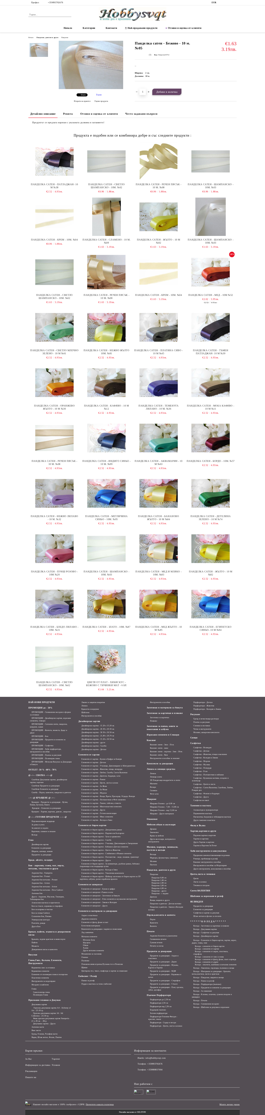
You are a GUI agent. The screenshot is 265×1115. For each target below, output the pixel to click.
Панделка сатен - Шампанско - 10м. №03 (210, 186)
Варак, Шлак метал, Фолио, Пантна (46, 1037)
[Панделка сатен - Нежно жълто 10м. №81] (106, 327)
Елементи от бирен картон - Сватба (96, 840)
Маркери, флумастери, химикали (164, 858)
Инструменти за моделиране (44, 981)
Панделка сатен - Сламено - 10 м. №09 (106, 241)
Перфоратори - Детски (202, 702)
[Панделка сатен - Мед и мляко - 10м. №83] (158, 549)
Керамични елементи (40, 971)
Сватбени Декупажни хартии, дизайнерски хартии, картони (48, 781)
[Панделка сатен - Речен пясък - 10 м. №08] (158, 161)
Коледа (34, 835)
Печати (150, 931)
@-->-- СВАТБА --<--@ (40, 775)
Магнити (86, 943)
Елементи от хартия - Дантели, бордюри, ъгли (100, 776)
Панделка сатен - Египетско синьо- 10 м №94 (211, 628)
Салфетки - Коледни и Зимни (205, 758)
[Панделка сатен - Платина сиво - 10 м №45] (158, 327)
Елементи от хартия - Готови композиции (98, 813)
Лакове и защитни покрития (93, 702)
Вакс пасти (36, 1030)
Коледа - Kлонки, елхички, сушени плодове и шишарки (212, 995)
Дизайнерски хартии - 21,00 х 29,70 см (97, 736)
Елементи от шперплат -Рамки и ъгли (97, 892)
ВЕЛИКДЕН (196, 902)
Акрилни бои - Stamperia (42, 873)
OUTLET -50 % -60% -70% (42, 770)
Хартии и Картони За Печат (205, 845)
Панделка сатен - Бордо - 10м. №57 (211, 461)
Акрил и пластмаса (89, 915)
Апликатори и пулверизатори (205, 810)
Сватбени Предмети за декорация (46, 786)
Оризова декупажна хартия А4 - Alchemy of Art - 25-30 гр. (51, 1009)
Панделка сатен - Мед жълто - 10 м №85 (158, 628)
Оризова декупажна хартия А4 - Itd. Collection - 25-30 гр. (47, 1014)
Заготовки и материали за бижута (165, 707)
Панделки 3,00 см (159, 885)
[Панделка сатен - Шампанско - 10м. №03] (211, 161)
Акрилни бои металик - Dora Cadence (47, 890)
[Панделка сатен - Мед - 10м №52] (211, 272)
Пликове (153, 721)
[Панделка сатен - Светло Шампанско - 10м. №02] (106, 161)
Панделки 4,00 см (159, 888)
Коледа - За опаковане (202, 991)
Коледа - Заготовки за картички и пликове (211, 926)
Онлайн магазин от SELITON (132, 1112)
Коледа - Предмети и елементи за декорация (212, 988)
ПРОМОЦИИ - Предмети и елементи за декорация (47, 741)
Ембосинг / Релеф (87, 976)
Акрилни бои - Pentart (41, 876)
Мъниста (35, 946)
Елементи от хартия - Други (93, 810)
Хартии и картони (200, 839)
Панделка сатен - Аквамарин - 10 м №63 (158, 462)
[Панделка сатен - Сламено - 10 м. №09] (106, 217)
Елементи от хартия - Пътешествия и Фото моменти (103, 800)
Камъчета (154, 923)
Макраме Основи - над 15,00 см (163, 810)
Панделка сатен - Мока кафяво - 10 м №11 (210, 407)
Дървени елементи (89, 919)
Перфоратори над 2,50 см (160, 1006)
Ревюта (68, 113)
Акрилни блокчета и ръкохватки (163, 936)
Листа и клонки (199, 882)
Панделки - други (159, 891)
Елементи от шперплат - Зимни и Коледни (99, 902)
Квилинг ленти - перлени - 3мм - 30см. (166, 751)
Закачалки (154, 832)
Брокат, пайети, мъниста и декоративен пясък (49, 933)
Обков (85, 945)
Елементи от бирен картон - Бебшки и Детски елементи (104, 847)
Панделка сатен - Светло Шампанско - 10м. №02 (106, 186)
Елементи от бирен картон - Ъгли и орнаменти (100, 837)
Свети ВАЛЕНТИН (200, 891)
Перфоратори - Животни (203, 706)
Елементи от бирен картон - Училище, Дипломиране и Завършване (109, 843)
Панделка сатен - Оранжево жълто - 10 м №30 (54, 407)
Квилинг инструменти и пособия (207, 862)
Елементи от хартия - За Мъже (94, 790)
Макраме (151, 799)
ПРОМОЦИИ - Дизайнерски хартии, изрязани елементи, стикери (50, 719)
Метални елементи (89, 937)
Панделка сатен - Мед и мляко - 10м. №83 (158, 573)
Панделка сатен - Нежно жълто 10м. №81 (106, 352)
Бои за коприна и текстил (42, 909)
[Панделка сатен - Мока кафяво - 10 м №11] (211, 383)
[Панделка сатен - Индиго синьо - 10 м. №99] (106, 438)
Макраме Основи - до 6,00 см (162, 803)
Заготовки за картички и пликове (165, 713)
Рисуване (195, 714)
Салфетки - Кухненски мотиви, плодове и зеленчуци (210, 779)
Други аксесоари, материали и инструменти (161, 840)
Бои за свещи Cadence (41, 913)
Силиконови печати (158, 939)
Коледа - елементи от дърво (206, 962)
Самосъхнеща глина (41, 992)
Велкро (153, 787)
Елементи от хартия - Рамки (93, 779)
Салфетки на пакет (201, 800)
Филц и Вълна (197, 825)
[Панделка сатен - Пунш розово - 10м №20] (54, 549)
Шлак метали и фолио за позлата (207, 916)
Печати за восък (157, 946)
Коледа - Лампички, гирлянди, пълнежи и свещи (213, 968)
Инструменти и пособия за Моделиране (210, 865)
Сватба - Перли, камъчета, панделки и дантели (51, 792)
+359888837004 (154, 1070)
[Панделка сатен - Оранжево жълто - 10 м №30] (54, 383)
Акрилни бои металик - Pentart (45, 880)
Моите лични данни (229, 1104)
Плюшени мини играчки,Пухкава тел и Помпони (102, 964)
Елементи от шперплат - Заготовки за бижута (100, 896)
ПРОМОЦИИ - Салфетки (42, 746)
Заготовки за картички (159, 717)
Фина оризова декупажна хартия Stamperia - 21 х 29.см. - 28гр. (50, 1019)
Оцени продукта (101, 101)
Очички (84, 957)
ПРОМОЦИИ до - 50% (40, 708)
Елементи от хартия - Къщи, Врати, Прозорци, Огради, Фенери (108, 796)
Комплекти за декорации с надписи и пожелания (101, 929)
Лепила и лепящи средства (161, 769)
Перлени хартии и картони (204, 835)
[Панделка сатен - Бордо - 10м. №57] (211, 438)
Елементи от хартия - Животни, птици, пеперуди (101, 769)
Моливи (153, 861)
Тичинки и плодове (201, 885)
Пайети (35, 942)
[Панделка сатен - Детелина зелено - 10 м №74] (211, 493)
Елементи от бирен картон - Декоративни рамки (101, 830)
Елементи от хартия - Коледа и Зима (96, 820)
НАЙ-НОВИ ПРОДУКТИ (41, 702)
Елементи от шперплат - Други (94, 906)
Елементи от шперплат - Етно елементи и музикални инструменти (109, 899)
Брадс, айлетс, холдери (40, 860)
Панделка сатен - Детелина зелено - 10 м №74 (210, 518)
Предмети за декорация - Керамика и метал (164, 975)
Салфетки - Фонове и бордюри (206, 793)
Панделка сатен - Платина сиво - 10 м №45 (158, 352)
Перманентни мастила (202, 813)
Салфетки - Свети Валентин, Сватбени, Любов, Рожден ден (212, 789)
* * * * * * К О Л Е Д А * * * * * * (208, 921)
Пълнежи (85, 961)
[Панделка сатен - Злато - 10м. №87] (106, 604)
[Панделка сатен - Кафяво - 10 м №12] (106, 383)
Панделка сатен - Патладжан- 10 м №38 (54, 186)
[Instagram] (225, 2)
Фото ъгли (154, 794)
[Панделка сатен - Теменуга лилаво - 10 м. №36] (158, 383)
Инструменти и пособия (91, 716)
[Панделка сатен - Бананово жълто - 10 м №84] (158, 493)
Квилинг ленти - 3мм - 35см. (162, 745)
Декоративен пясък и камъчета (44, 949)
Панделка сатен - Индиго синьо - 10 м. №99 (106, 462)
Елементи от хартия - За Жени (94, 786)
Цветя (196, 878)
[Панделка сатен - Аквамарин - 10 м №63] (158, 438)
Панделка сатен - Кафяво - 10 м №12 (106, 407)
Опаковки (152, 819)
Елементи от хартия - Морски (94, 793)
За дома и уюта (38, 825)
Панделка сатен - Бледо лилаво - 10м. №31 (54, 628)
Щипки (84, 967)
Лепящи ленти (156, 777)
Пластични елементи (40, 978)
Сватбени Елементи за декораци (45, 789)
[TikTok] (230, 2)
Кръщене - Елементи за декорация (46, 808)
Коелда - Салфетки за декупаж (206, 933)
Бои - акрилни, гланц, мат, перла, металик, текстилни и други (46, 867)
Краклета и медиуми (90, 709)
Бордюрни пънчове (158, 1010)
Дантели (153, 897)
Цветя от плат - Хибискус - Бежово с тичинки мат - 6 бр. (106, 684)
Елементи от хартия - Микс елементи (97, 817)
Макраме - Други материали (162, 814)
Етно (30, 840)
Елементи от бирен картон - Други (96, 860)
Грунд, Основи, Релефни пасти (44, 1034)
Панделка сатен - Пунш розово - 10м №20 (54, 573)
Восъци (153, 854)
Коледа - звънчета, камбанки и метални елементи (215, 965)
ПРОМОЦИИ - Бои (40, 736)
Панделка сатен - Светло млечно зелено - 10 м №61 (54, 352)
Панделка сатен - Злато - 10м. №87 (106, 627)
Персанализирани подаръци (43, 821)
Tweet (99, 95)
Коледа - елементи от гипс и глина (209, 957)
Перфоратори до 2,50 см (160, 1000)
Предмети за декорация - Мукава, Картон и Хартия (163, 966)
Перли (152, 919)
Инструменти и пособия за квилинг (165, 758)
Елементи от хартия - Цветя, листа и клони (99, 783)
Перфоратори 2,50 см (159, 1003)
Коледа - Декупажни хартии (205, 929)
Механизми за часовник (91, 954)
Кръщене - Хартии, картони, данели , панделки (51, 812)
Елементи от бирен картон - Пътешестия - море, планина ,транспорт (110, 857)
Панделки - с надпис (160, 893)
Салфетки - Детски (201, 751)
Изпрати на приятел (82, 101)
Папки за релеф (88, 980)
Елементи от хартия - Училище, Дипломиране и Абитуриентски (108, 766)
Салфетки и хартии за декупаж (206, 913)
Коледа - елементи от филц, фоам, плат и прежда (215, 959)
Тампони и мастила (200, 805)
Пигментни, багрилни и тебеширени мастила (212, 817)
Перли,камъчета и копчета (161, 915)
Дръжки (153, 829)
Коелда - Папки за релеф (203, 981)
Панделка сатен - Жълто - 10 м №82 (158, 241)
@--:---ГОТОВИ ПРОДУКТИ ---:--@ (47, 817)
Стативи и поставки (201, 726)
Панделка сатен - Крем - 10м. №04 (54, 239)
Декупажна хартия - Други (44, 1024)
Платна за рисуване (201, 722)
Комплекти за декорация (160, 763)
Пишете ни (30, 1077)
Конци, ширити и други (159, 900)
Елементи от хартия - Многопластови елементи (101, 807)
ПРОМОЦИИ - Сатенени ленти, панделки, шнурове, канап (48, 725)
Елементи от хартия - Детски (93, 762)
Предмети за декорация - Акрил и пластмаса (163, 957)
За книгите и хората (40, 828)
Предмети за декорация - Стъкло (164, 984)
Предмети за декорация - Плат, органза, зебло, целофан (166, 988)
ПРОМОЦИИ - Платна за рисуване (46, 755)
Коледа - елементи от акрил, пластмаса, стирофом (210, 952)
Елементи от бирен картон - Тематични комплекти (102, 873)
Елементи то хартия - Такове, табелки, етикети (101, 803)
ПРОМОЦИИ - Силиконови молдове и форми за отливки (50, 713)
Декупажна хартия (39, 1004)
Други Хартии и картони (203, 842)
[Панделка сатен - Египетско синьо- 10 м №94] (211, 604)
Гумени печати (156, 942)
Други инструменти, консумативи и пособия (212, 869)
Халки (85, 948)
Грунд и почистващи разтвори (206, 719)
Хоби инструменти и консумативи (208, 851)
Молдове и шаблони (40, 985)
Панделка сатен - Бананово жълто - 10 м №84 (158, 518)
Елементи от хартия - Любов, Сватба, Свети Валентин (104, 772)
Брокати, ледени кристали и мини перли (48, 939)
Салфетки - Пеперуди (202, 768)
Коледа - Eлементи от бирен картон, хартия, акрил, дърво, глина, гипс (214, 941)
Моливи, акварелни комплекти (206, 732)
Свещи (194, 738)
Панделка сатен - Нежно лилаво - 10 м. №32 (54, 518)
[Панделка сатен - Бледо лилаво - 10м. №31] (54, 604)
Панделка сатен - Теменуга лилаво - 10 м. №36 (158, 407)
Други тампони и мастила (204, 820)
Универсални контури (41, 920)
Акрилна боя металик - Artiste (44, 887)
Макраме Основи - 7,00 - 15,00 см (164, 807)
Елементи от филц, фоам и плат (94, 922)
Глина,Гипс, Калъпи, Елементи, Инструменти (45, 961)
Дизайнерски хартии (40, 844)
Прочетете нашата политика (100, 1104)
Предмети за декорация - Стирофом (165, 980)
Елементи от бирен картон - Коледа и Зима (99, 870)
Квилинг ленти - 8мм (159, 755)
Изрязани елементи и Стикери (163, 735)
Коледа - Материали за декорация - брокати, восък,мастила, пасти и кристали (211, 972)
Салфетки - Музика (201, 765)
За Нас (28, 1059)
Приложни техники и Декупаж (44, 1000)
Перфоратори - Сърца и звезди (163, 1022)
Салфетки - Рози (200, 771)
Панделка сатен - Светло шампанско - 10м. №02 (54, 296)
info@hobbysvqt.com (155, 1058)
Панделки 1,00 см (159, 880)
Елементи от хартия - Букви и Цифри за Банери (101, 759)
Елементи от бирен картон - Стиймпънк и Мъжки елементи (106, 853)
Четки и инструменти (202, 729)
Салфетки (195, 743)
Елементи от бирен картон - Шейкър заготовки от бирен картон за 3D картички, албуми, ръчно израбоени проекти (110, 877)
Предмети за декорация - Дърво (163, 962)
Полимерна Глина (40, 995)
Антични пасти (38, 1027)
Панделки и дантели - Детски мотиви (165, 904)
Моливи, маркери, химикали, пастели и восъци (162, 848)
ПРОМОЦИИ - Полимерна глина (46, 758)
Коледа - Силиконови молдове (206, 1004)
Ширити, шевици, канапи (42, 851)
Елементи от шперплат (90, 884)
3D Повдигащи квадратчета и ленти (165, 780)
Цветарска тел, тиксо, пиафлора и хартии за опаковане (104, 971)
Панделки (64, 37)
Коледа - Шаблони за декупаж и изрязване (211, 1007)
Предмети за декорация (41, 855)
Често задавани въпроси (141, 113)
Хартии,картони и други (203, 831)
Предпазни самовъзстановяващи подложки (211, 855)
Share (83, 95)
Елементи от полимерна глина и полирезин (49, 974)
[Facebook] (221, 2)
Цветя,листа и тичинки (202, 874)
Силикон (153, 790)
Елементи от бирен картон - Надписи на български (102, 833)
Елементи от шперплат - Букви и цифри (98, 889)
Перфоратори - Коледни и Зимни (207, 709)
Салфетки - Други (201, 797)
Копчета (153, 926)
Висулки (32, 955)
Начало (68, 28)
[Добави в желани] (140, 86)
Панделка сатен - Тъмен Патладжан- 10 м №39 (210, 352)
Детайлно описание (43, 113)
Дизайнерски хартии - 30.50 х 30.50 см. (98, 732)
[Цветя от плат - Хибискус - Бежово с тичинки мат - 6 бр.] (106, 659)
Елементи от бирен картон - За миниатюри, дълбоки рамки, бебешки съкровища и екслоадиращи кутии (110, 865)
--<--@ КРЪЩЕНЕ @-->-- (41, 798)
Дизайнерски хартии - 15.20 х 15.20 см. (98, 726)
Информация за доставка (37, 1065)
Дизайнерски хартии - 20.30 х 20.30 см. (98, 729)
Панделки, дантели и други (47, 37)
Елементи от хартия (89, 755)
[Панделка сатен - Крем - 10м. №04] (54, 217)
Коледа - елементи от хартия (207, 949)
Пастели (153, 865)
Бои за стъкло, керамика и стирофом (47, 906)
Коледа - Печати (200, 1000)
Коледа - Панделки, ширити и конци (208, 977)
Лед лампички (87, 932)
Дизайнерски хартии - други (93, 742)
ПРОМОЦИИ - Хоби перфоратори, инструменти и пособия (45, 750)
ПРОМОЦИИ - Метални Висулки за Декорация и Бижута (51, 763)
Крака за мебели (157, 836)
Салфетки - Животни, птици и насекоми (210, 754)
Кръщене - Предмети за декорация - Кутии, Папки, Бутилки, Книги (49, 803)
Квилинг (151, 740)
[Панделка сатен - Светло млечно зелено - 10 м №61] (54, 327)
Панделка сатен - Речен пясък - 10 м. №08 (158, 186)
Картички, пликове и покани (43, 831)
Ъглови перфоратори (158, 1013)
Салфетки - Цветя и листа (204, 784)
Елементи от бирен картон (92, 825)
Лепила (84, 706)
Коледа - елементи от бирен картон (209, 946)
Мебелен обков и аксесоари (161, 824)
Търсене (56, 1059)
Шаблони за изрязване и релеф (206, 896)
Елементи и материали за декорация (97, 911)
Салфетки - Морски (201, 761)
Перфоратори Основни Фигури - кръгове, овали (162, 1018)
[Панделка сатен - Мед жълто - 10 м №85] (158, 604)
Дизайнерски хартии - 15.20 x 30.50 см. (98, 739)
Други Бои (36, 926)
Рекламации (31, 1071)
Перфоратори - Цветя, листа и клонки (166, 1026)
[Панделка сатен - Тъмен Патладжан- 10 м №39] (211, 327)
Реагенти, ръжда (38, 923)
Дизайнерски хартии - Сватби (93, 746)
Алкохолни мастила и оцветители (46, 903)
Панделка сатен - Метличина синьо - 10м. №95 (106, 518)
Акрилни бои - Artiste (41, 883)
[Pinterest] (235, 2)
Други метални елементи (93, 950)
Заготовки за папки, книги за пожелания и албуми (162, 727)
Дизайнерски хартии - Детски (93, 749)
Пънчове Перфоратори (159, 995)
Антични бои (37, 893)
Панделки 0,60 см (159, 878)
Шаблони (85, 712)
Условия (56, 1065)
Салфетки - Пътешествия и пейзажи (208, 775)
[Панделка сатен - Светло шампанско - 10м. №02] (54, 272)
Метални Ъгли (89, 940)
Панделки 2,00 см (159, 883)
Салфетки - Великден (202, 748)
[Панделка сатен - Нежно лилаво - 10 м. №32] (54, 493)
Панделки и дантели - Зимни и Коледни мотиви (165, 908)
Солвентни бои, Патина (41, 916)
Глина (34, 989)
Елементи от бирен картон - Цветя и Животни (100, 850)
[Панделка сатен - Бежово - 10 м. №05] (91, 88)
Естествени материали (90, 926)
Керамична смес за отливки (43, 968)
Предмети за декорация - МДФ (163, 971)
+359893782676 (55, 2)
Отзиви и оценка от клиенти (185, 28)
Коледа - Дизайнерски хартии (205, 936)
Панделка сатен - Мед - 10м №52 (210, 295)
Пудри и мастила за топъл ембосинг (96, 984)
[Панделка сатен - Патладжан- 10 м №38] (54, 161)
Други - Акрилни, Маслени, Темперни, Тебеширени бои (47, 898)
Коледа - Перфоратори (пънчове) (207, 984)
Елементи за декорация (41, 848)
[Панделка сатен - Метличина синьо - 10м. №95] (106, 493)
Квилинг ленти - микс (159, 748)
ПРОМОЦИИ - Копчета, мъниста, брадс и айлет (48, 731)
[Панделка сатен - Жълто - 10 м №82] (158, 217)
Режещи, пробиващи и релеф (205, 859)
